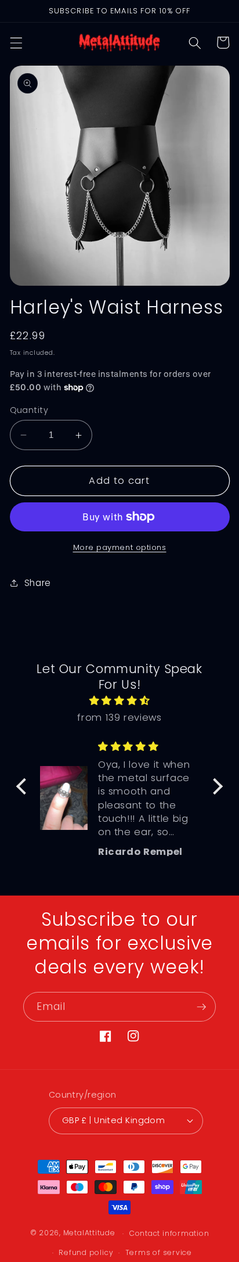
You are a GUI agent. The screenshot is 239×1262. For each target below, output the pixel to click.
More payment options (119, 547)
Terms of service (158, 1252)
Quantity (29, 410)
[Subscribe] (201, 1007)
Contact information (169, 1233)
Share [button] (37, 583)
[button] (16, 42)
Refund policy (86, 1252)
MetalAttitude (89, 1233)
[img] (119, 701)
